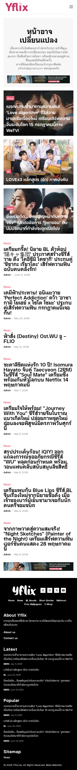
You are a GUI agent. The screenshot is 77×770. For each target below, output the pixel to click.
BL (8, 171)
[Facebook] (42, 590)
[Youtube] (63, 590)
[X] (56, 590)
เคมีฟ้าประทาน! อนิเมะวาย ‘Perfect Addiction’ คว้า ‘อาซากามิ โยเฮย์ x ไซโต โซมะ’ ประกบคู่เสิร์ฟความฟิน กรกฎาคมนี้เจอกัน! (38, 302)
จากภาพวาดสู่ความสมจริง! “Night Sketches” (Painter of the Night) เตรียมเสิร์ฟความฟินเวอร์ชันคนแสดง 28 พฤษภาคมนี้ (38, 538)
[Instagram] (49, 590)
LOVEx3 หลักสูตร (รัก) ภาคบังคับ (21, 669)
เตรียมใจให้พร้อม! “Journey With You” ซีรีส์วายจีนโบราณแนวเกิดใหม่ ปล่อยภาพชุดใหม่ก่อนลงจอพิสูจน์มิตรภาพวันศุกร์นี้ (37, 418)
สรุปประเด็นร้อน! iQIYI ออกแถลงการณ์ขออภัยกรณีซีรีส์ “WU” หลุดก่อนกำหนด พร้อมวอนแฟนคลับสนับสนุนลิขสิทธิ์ (36, 458)
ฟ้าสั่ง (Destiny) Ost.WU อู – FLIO (35, 338)
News (10, 98)
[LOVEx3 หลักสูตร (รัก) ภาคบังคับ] (38, 162)
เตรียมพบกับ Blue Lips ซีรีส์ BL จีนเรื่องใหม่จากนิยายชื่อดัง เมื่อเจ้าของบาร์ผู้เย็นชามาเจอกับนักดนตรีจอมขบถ (38, 497)
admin (7, 274)
